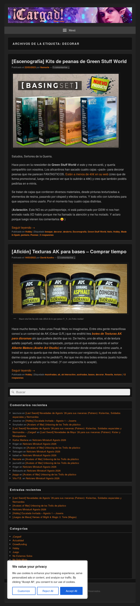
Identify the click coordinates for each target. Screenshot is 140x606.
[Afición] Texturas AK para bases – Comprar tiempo (69, 251)
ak (59, 374)
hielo (109, 231)
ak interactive (68, 374)
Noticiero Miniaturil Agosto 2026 (49, 440)
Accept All (71, 591)
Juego (16, 552)
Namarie (44, 67)
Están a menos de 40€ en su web (86, 174)
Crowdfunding (20, 544)
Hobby (28, 231)
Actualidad (18, 540)
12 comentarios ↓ (66, 257)
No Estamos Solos (22, 556)
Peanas (34, 234)
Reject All (47, 591)
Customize (24, 591)
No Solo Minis (20, 559)
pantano (25, 234)
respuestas (47, 234)
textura (118, 374)
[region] (47, 579)
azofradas (82, 374)
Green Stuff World (97, 231)
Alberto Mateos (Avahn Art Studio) (35, 348)
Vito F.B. (17, 478)
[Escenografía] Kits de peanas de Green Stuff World (69, 61)
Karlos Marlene (20, 440)
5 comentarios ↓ (61, 67)
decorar (58, 231)
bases (91, 374)
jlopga (16, 474)
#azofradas (51, 374)
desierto (67, 231)
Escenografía (80, 231)
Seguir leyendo (23, 227)
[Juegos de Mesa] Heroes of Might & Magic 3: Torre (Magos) (45, 517)
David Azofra (47, 257)
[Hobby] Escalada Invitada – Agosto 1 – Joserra (51, 420)
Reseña (109, 374)
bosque (49, 231)
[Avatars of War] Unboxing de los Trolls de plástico (54, 424)
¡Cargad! (17, 536)
